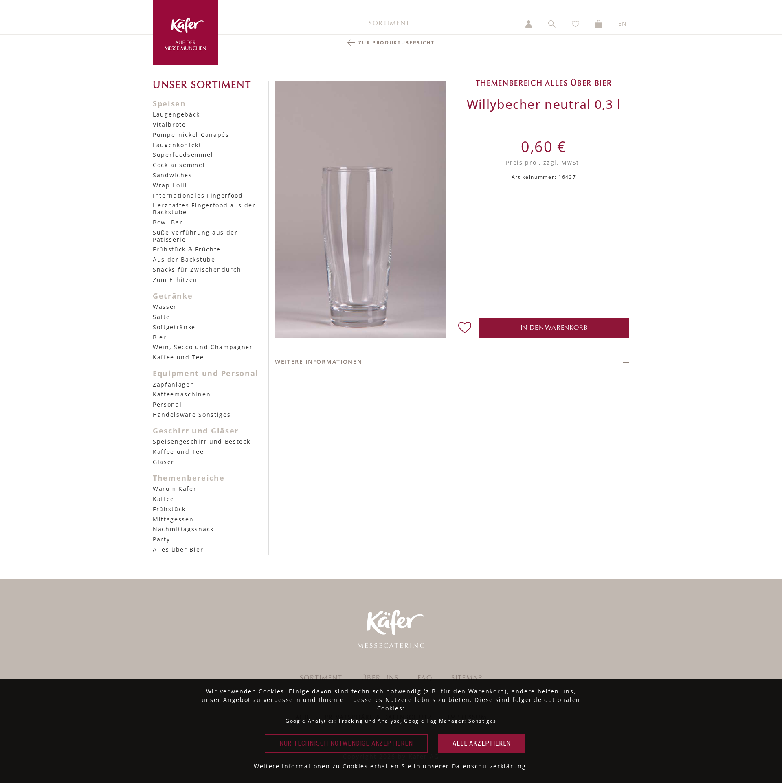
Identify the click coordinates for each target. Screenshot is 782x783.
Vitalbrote (169, 124)
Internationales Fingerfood (198, 195)
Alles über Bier (178, 549)
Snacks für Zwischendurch (197, 269)
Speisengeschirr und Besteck (201, 441)
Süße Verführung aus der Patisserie (195, 236)
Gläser (163, 462)
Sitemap (467, 678)
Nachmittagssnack (183, 529)
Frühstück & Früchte (187, 249)
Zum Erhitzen (175, 280)
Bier (160, 337)
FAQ (425, 678)
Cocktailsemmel (179, 165)
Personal (167, 404)
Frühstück (169, 509)
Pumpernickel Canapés (191, 135)
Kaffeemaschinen (182, 394)
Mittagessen (173, 519)
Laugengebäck (176, 114)
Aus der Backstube (184, 259)
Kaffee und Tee (178, 357)
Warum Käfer (174, 489)
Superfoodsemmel (183, 154)
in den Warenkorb (554, 328)
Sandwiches (172, 175)
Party (161, 539)
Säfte (161, 317)
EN (622, 23)
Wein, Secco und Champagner (203, 347)
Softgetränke (174, 327)
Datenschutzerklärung (489, 766)
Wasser (165, 306)
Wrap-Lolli (170, 185)
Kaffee (163, 499)
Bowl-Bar (167, 222)
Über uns (380, 678)
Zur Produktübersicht (396, 42)
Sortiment (389, 23)
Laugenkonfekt (177, 145)
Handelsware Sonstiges (192, 414)
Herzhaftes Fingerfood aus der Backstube (204, 208)
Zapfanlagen (173, 384)
